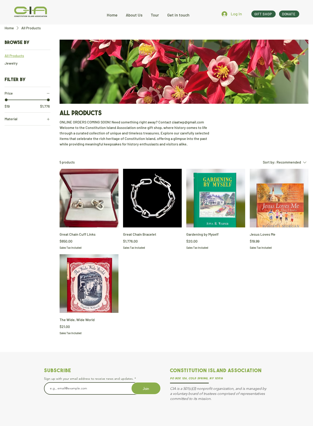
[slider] (6, 100)
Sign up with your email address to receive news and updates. (89, 378)
